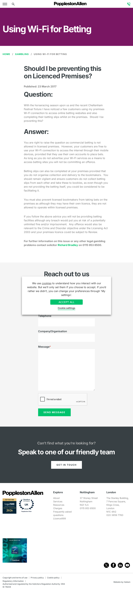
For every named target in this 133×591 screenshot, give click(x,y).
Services (57, 501)
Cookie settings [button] (66, 308)
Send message (54, 412)
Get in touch (66, 464)
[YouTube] (127, 565)
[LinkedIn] (120, 565)
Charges (57, 508)
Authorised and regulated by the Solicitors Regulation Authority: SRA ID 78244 (34, 585)
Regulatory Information (13, 581)
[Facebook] (113, 565)
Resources (58, 504)
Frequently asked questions (62, 513)
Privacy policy (37, 577)
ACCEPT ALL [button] (66, 302)
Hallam (127, 582)
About (56, 498)
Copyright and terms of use (15, 577)
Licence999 (59, 518)
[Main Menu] (5, 4)
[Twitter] (106, 565)
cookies (46, 283)
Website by (118, 582)
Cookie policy (53, 577)
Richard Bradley (68, 245)
